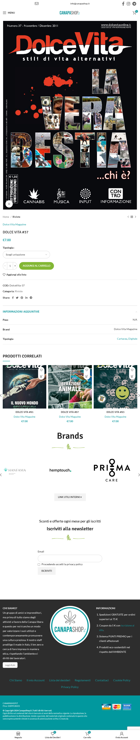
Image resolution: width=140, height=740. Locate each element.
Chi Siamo (15, 680)
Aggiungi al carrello (36, 265)
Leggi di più (10, 665)
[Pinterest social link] (22, 297)
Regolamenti (83, 680)
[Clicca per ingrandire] (9, 204)
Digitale (132, 338)
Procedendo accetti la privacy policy (62, 564)
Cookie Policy (121, 680)
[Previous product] (128, 217)
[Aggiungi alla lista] (41, 370)
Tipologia (8, 247)
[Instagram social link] (128, 4)
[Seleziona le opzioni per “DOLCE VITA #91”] (41, 376)
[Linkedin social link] (26, 297)
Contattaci (102, 680)
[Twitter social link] (17, 297)
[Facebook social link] (123, 4)
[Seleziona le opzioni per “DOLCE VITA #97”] (87, 376)
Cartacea (122, 338)
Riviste (16, 216)
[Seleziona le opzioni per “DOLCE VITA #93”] (132, 376)
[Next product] (135, 217)
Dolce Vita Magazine (14, 224)
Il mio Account (36, 680)
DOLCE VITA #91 (24, 412)
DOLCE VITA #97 (70, 412)
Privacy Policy (70, 687)
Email (41, 551)
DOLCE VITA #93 (115, 412)
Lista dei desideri (59, 680)
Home (6, 216)
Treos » (72, 718)
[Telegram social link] (134, 4)
